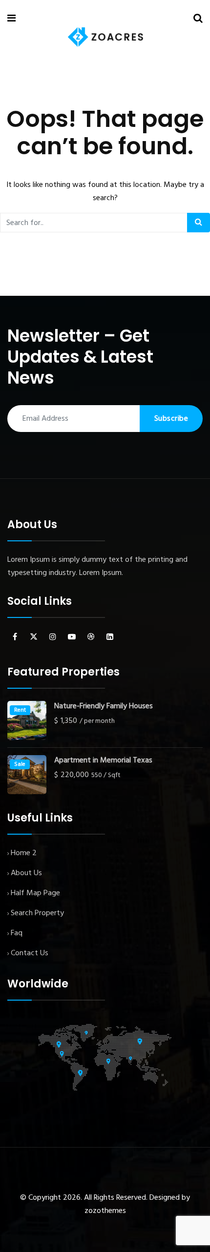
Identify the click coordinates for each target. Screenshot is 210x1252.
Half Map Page (35, 893)
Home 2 (24, 853)
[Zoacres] (105, 37)
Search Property (37, 913)
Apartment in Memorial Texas (103, 760)
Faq (16, 933)
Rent (20, 710)
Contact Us (29, 953)
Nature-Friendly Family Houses (103, 706)
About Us (26, 873)
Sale (19, 764)
